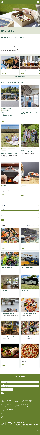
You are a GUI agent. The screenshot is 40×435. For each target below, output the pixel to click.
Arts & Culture (9, 404)
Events (30, 397)
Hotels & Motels (17, 413)
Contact (37, 397)
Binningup (2, 403)
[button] (20, 206)
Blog (21, 403)
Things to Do (9, 397)
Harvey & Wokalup (3, 408)
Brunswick (2, 404)
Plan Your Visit (23, 397)
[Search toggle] (35, 2)
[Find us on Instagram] (38, 430)
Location (2, 215)
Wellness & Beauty (10, 409)
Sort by (25, 225)
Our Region (2, 397)
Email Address (3, 384)
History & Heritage (10, 406)
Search (2, 200)
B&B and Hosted (17, 401)
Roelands (2, 413)
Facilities (2, 211)
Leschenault (2, 410)
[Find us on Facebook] (36, 430)
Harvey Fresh (31, 44)
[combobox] (32, 225)
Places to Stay (17, 397)
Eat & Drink (9, 400)
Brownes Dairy (25, 44)
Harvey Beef (20, 44)
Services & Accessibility (24, 406)
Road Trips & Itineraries (24, 404)
